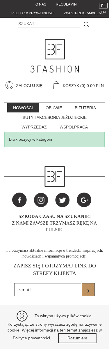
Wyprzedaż (34, 127)
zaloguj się (28, 85)
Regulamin (66, 4)
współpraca (74, 127)
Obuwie (54, 107)
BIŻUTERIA (85, 107)
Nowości (23, 107)
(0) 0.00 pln (92, 85)
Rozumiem (77, 338)
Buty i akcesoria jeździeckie (55, 117)
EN (103, 12)
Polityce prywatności (31, 338)
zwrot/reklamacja (82, 13)
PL (103, 6)
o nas (40, 4)
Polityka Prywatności (32, 13)
